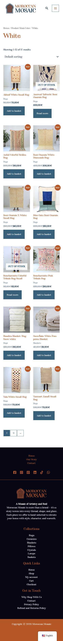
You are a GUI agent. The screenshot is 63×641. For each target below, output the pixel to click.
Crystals (31, 549)
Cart (31, 580)
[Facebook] (14, 472)
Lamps (31, 553)
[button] (46, 8)
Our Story (31, 459)
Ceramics (31, 538)
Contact (31, 463)
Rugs (31, 535)
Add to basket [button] (14, 110)
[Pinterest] (28, 472)
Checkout (31, 584)
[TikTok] (41, 472)
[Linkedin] (35, 472)
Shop (31, 573)
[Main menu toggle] (55, 8)
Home (6, 28)
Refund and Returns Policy (31, 608)
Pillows (31, 546)
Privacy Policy (31, 604)
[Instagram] (21, 472)
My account (31, 577)
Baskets (32, 557)
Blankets (31, 542)
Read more (42, 113)
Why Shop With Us (32, 597)
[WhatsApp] (48, 472)
